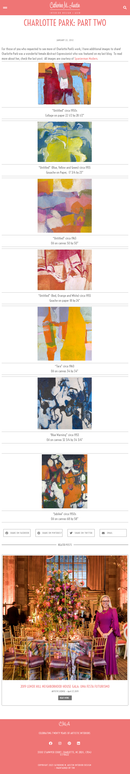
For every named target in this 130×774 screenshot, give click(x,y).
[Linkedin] (78, 743)
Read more (64, 698)
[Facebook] (50, 743)
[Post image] (65, 618)
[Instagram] (60, 743)
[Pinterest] (69, 743)
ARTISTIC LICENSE (58, 691)
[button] (5, 7)
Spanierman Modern (85, 59)
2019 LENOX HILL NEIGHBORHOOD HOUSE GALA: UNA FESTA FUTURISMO (65, 686)
